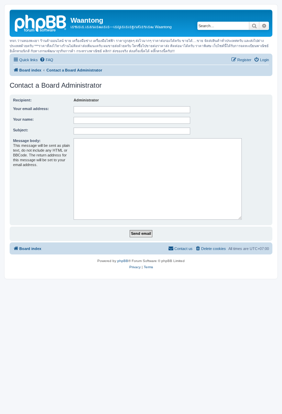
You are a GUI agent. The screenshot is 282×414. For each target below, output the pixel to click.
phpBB (122, 261)
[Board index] (40, 22)
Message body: (27, 141)
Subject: (20, 130)
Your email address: (31, 109)
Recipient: (22, 100)
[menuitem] (46, 60)
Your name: (23, 119)
